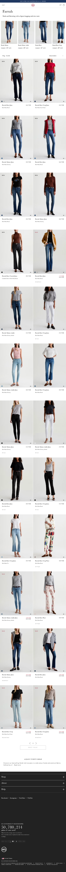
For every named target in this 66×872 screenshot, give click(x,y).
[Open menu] (3, 5)
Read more (17, 765)
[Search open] (60, 5)
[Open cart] (64, 5)
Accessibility (49, 863)
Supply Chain (59, 863)
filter (8, 55)
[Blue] (2, 101)
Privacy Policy (39, 863)
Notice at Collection (52, 864)
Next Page (33, 747)
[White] (35, 329)
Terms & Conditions (6, 864)
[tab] (30, 101)
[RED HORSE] (35, 614)
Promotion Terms (19, 864)
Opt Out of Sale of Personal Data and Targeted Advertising (16, 863)
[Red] (35, 557)
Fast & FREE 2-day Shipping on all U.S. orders (33, 1)
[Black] (2, 272)
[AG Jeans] (33, 5)
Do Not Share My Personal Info (35, 864)
